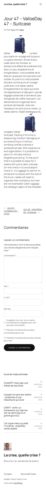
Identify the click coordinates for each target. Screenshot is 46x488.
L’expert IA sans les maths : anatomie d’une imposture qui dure (17, 397)
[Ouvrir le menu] (40, 4)
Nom (6, 286)
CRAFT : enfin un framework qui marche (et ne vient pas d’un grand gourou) (16, 411)
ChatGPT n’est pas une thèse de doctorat (16, 384)
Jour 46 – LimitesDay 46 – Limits (11, 211)
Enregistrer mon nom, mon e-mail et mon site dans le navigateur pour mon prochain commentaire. (21, 322)
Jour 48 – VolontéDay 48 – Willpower (32, 211)
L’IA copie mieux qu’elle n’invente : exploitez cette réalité (16, 426)
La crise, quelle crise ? (15, 4)
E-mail (7, 297)
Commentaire (10, 255)
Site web (7, 309)
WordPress (18, 483)
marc (13, 30)
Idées (22, 30)
